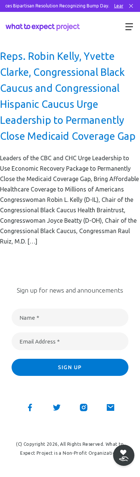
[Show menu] (129, 26)
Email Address (39, 341)
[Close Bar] (131, 6)
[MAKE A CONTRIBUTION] (123, 455)
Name (29, 318)
